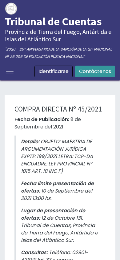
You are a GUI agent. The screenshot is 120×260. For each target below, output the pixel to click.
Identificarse (53, 71)
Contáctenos (95, 71)
